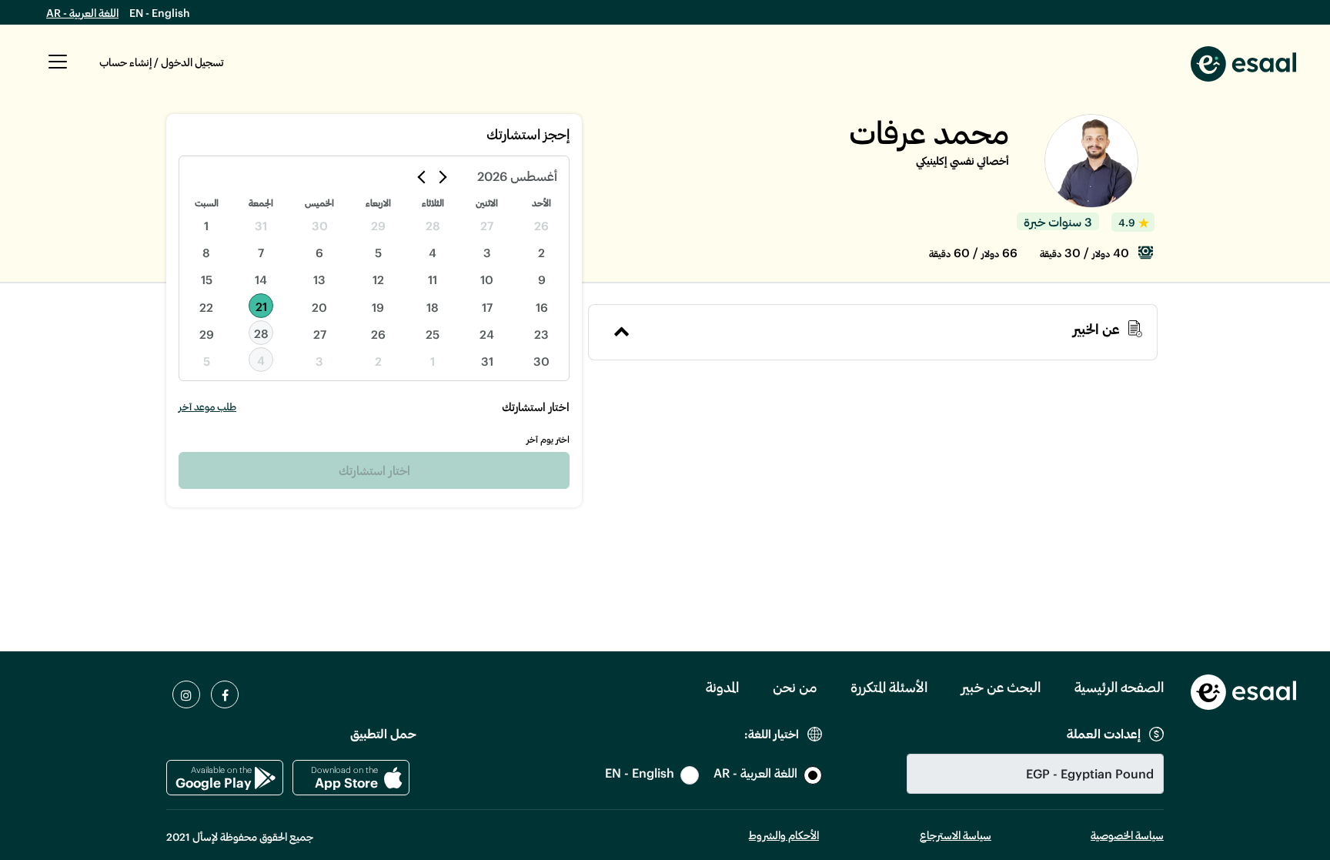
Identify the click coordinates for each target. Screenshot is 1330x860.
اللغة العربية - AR (82, 12)
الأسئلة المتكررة (888, 686)
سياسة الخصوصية (1127, 835)
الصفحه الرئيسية (1119, 686)
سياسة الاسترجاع (955, 835)
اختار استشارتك (374, 470)
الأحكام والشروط (784, 835)
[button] (58, 70)
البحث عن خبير (1001, 686)
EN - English (159, 12)
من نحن (795, 686)
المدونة (722, 686)
